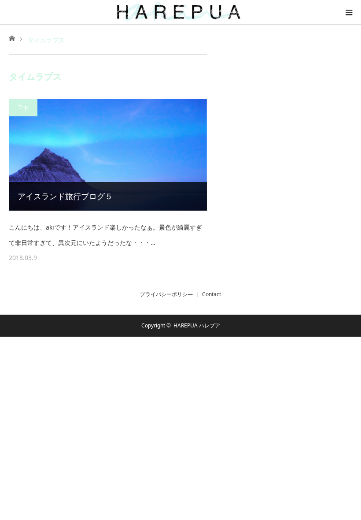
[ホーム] (12, 37)
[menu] (348, 12)
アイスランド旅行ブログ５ (65, 196)
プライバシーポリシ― (166, 294)
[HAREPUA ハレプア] (180, 12)
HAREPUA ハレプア (196, 325)
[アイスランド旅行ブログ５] (108, 155)
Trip (23, 107)
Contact (211, 294)
